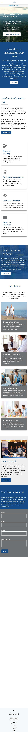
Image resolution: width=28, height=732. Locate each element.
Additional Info (5, 539)
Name (3, 512)
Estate (14, 728)
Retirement (14, 725)
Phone (3, 530)
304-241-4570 (16, 714)
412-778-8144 (16, 713)
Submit (5, 551)
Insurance (14, 730)
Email (3, 521)
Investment (14, 727)
